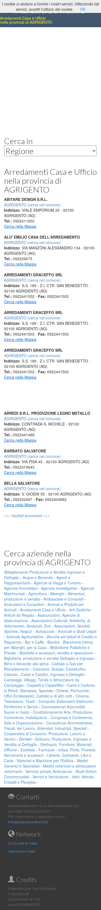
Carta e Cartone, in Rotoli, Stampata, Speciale (50, 687)
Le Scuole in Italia (22, 843)
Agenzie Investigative (59, 588)
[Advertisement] (50, 77)
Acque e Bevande (38, 577)
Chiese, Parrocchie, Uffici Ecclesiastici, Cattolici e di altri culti (47, 693)
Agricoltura (37, 593)
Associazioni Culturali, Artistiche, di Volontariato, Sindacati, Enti (47, 623)
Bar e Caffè (34, 642)
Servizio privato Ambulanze (49, 771)
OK (82, 9)
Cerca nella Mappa (20, 226)
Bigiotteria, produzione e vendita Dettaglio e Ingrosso (49, 658)
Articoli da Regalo (19, 615)
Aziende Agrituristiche (24, 636)
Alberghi (57, 593)
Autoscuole (45, 631)
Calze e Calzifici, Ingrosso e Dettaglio (52, 674)
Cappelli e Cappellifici (45, 685)
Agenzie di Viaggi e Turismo (57, 582)
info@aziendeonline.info (28, 822)
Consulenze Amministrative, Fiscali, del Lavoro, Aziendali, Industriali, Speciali (48, 725)
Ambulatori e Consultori (24, 604)
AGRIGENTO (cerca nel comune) (32, 242)
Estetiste (27, 749)
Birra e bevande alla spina (26, 663)
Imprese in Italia (21, 851)
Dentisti (25, 739)
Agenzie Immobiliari (20, 588)
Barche (53, 642)
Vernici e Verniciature (50, 776)
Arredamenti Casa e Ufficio (43, 609)
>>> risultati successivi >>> (36, 515)
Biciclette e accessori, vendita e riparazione (56, 653)
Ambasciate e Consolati (63, 599)
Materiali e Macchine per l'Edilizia (45, 760)
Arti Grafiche (79, 609)
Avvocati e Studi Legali (77, 631)
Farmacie (47, 749)
